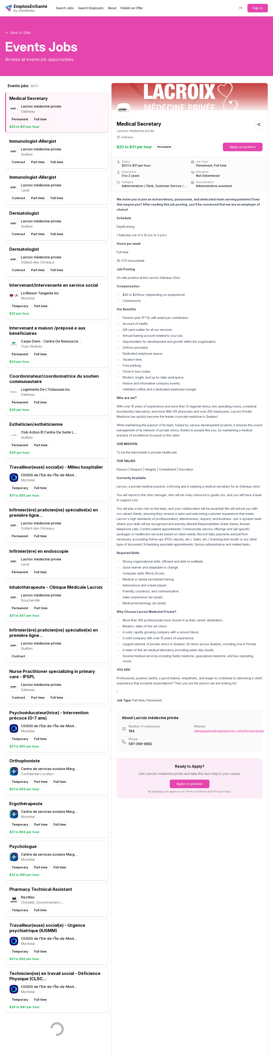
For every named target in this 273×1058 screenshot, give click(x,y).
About (112, 8)
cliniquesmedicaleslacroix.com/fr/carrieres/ (229, 731)
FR (241, 8)
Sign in (258, 8)
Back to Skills (20, 32)
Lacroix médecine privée (135, 131)
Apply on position (243, 147)
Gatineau (127, 137)
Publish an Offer (132, 8)
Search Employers (91, 8)
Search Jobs (65, 8)
